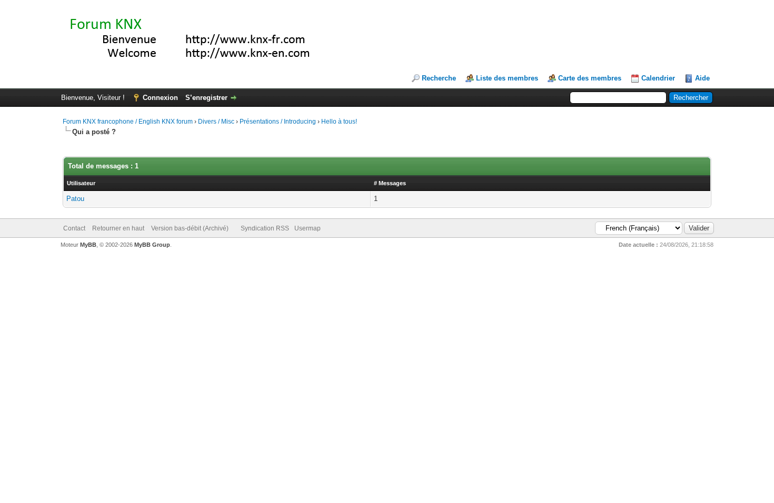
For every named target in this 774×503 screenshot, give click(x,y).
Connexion (160, 98)
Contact (74, 228)
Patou (75, 199)
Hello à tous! (339, 121)
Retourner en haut (118, 228)
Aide (702, 78)
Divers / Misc (216, 121)
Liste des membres (507, 78)
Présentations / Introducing (278, 121)
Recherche (439, 78)
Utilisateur (81, 183)
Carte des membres (589, 78)
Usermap (307, 228)
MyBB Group (152, 245)
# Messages (390, 183)
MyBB (88, 245)
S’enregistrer (206, 98)
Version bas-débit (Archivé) (190, 228)
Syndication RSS (265, 228)
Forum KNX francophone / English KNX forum (128, 121)
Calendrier (658, 78)
